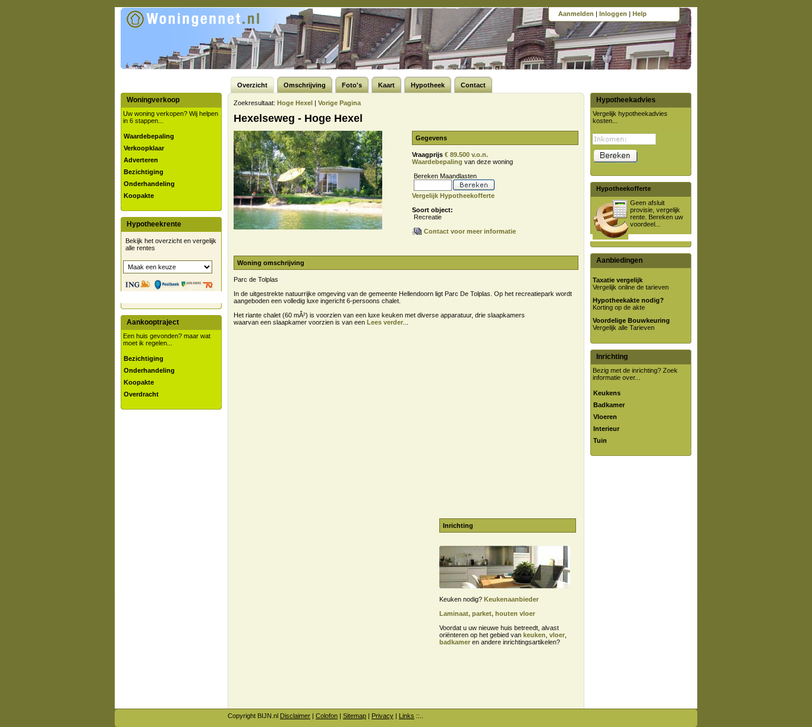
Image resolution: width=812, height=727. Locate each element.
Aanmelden (576, 13)
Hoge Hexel (295, 102)
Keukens (607, 392)
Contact (473, 85)
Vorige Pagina (339, 102)
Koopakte (139, 195)
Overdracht (141, 394)
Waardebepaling (149, 136)
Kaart (386, 85)
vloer (557, 634)
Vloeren (605, 416)
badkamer (454, 642)
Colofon (327, 715)
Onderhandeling (149, 183)
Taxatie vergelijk (618, 280)
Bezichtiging (143, 171)
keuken (534, 634)
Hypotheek (428, 85)
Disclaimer (295, 715)
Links (406, 715)
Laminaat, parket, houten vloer (487, 613)
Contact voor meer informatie (470, 231)
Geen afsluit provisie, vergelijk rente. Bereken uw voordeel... (656, 213)
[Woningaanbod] (209, 37)
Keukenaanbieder (511, 599)
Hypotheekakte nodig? (628, 300)
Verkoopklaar (144, 148)
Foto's (352, 85)
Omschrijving (305, 85)
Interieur (606, 428)
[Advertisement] (333, 416)
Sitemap (354, 715)
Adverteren (141, 159)
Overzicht (252, 85)
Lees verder (385, 322)
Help (639, 13)
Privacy (383, 715)
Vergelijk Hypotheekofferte (453, 195)
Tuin (600, 440)
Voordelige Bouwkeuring (631, 320)
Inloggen (613, 13)
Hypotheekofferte (623, 188)
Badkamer (609, 404)
